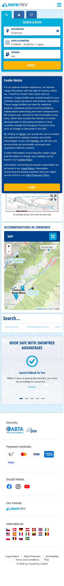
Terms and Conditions (27, 559)
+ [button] (9, 246)
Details (32, 387)
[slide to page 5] (43, 398)
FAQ (46, 559)
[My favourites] (31, 14)
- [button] (9, 251)
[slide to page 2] (26, 398)
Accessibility (52, 556)
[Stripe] (11, 462)
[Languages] (8, 529)
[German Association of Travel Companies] (31, 430)
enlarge (53, 236)
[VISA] (36, 454)
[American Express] (49, 454)
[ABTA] (15, 430)
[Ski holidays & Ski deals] (15, 5)
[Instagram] (18, 486)
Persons (15, 52)
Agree (22, 134)
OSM (50, 308)
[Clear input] (57, 31)
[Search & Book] (6, 14)
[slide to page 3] (32, 398)
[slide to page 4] (37, 398)
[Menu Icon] (59, 5)
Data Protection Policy (37, 175)
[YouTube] (27, 486)
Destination (17, 29)
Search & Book (32, 22)
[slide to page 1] (21, 398)
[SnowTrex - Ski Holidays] (16, 508)
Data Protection (32, 556)
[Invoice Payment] (11, 454)
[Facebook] (9, 486)
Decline (35, 140)
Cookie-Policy (25, 159)
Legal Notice (27, 168)
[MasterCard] (24, 454)
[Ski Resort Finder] (19, 14)
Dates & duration (20, 40)
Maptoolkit (41, 308)
